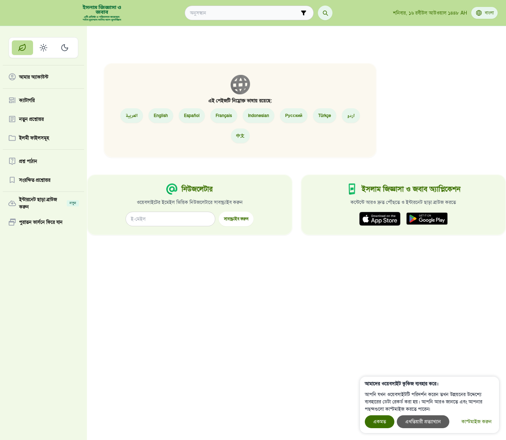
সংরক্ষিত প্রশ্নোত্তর (34, 180)
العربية (132, 115)
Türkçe (324, 115)
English (161, 115)
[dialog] (429, 405)
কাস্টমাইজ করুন (476, 422)
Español (192, 115)
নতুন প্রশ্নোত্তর (31, 119)
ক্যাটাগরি (27, 100)
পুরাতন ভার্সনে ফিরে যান (41, 222)
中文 (240, 135)
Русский (293, 115)
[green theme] (22, 47)
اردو (351, 115)
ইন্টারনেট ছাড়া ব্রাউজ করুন (47, 203)
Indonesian (258, 115)
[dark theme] (64, 47)
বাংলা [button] (489, 13)
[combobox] (244, 13)
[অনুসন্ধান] (325, 13)
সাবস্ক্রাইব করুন (236, 218)
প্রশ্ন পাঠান (28, 161)
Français (224, 115)
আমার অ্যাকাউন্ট (33, 77)
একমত (379, 422)
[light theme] (43, 47)
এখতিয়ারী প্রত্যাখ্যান (423, 422)
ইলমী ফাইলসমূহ (34, 138)
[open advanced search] (303, 13)
